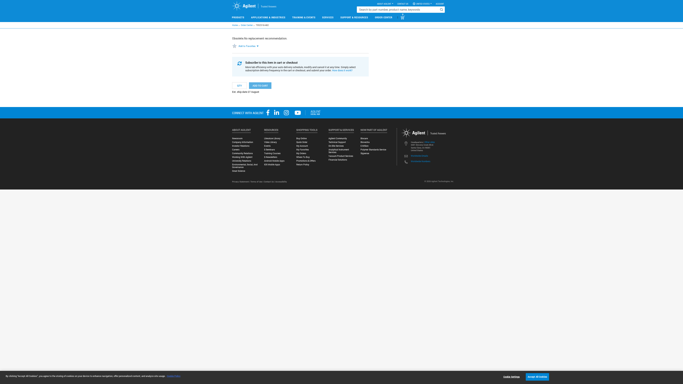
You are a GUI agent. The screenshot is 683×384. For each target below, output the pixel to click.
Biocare (364, 138)
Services (328, 17)
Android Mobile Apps (274, 160)
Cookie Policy (174, 376)
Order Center (383, 17)
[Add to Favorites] (234, 46)
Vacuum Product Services (341, 156)
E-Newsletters (270, 157)
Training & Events (304, 17)
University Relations (241, 160)
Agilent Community (338, 138)
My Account (302, 146)
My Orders (301, 153)
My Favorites (302, 149)
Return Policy (302, 164)
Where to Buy (303, 157)
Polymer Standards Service (373, 149)
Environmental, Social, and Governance (245, 166)
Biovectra (365, 142)
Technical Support (337, 142)
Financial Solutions (338, 159)
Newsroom (237, 138)
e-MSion (365, 146)
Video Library (270, 142)
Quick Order (301, 142)
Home (235, 25)
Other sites (430, 142)
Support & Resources (354, 17)
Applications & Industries (268, 17)
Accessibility (281, 181)
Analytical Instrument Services (339, 151)
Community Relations (242, 153)
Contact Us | (269, 181)
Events (267, 146)
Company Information (242, 142)
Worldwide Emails (419, 155)
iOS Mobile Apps (272, 164)
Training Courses (272, 153)
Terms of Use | (257, 181)
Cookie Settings (511, 376)
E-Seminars (269, 149)
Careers (235, 149)
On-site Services (336, 146)
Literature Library (272, 138)
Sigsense (365, 153)
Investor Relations (240, 146)
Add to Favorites (247, 46)
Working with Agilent (242, 157)
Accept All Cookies (537, 376)
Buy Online (301, 138)
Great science (238, 171)
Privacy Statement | (241, 181)
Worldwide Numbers (420, 161)
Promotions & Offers (306, 160)
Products (238, 17)
